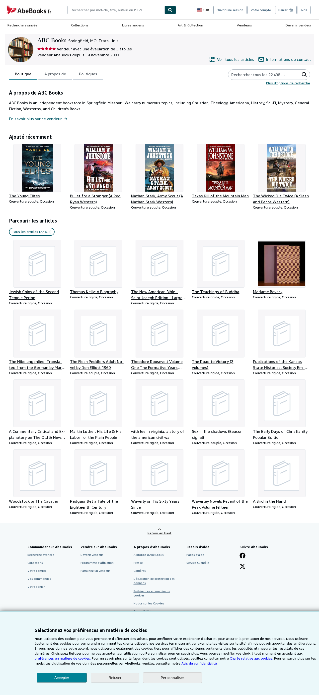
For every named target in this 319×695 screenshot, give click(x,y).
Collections (79, 25)
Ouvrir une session (230, 10)
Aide (304, 10)
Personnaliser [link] (172, 677)
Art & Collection (190, 25)
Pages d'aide (195, 555)
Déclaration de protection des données (154, 581)
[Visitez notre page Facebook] (242, 556)
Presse (138, 563)
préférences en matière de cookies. (63, 658)
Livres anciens (133, 25)
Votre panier (36, 586)
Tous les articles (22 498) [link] (32, 232)
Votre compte (261, 10)
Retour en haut (159, 533)
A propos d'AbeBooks (149, 555)
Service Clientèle (197, 563)
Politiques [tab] (88, 73)
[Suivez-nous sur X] (242, 567)
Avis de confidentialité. (199, 663)
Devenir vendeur (299, 25)
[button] (304, 75)
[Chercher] (170, 10)
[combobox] (115, 10)
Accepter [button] (61, 678)
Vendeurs (244, 25)
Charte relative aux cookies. (252, 658)
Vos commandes (39, 578)
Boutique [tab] (23, 73)
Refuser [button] (114, 678)
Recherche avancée (22, 25)
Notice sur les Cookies (149, 603)
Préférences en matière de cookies (152, 593)
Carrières (140, 571)
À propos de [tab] (55, 73)
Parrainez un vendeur (95, 571)
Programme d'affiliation (97, 563)
